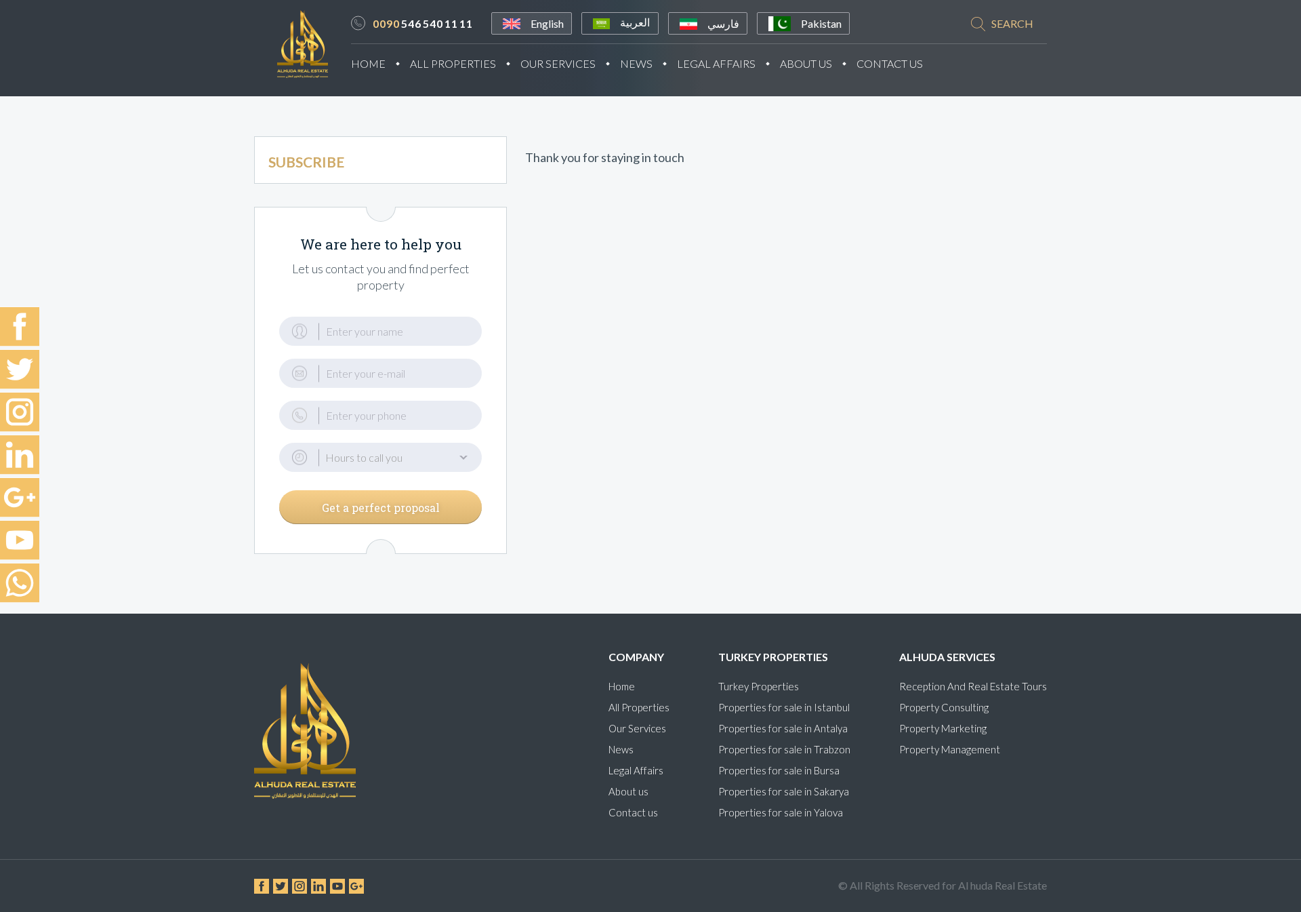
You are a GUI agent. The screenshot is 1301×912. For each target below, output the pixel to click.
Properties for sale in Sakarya (783, 791)
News (636, 63)
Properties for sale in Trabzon (784, 749)
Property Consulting (944, 707)
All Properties (453, 63)
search (1012, 23)
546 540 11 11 (423, 23)
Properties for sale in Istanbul (784, 707)
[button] (380, 457)
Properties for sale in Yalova (780, 812)
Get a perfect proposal (381, 507)
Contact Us (889, 63)
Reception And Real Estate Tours (973, 686)
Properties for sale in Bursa (779, 770)
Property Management (949, 749)
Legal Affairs (716, 63)
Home (368, 63)
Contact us (633, 812)
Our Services (558, 63)
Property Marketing (943, 728)
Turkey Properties (758, 686)
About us (628, 791)
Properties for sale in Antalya (783, 728)
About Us (806, 63)
